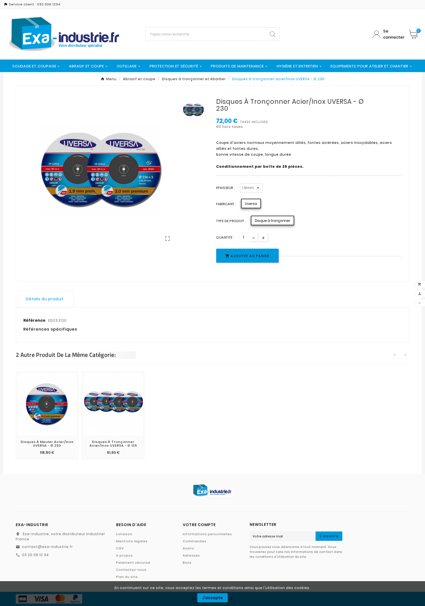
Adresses (191, 555)
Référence (34, 320)
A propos (124, 555)
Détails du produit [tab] (45, 299)
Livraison (124, 534)
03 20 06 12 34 (35, 554)
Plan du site (127, 577)
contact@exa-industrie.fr (47, 546)
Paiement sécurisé (133, 562)
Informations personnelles (207, 534)
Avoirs (188, 548)
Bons (187, 562)
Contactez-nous (131, 569)
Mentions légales (132, 541)
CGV (120, 548)
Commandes (194, 541)
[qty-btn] (263, 237)
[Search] (272, 34)
